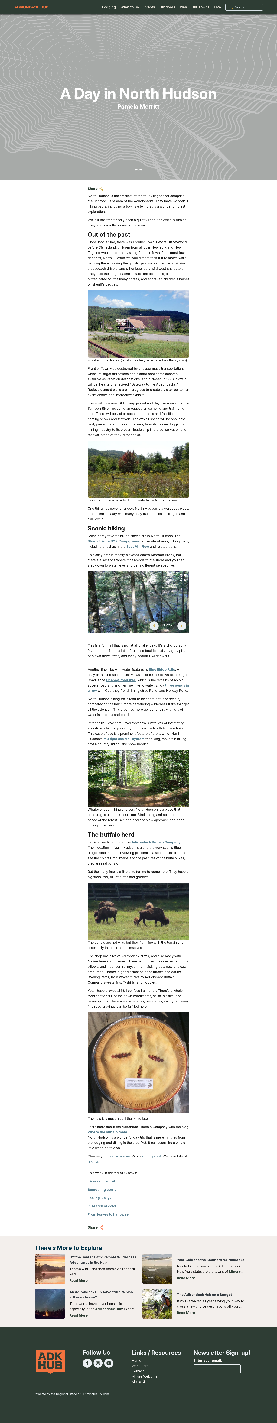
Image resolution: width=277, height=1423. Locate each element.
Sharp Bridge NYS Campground (114, 541)
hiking (93, 1161)
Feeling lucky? (100, 1198)
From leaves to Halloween (109, 1214)
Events (149, 7)
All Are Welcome (145, 1376)
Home (136, 1361)
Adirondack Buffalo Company (156, 842)
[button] (154, 626)
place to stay (119, 1156)
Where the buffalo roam (107, 1132)
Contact (138, 1371)
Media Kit (139, 1382)
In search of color (102, 1206)
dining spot (151, 1156)
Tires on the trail (101, 1181)
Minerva (236, 1271)
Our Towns (200, 7)
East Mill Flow (137, 546)
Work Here (140, 1366)
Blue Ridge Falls (162, 669)
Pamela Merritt (138, 106)
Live (217, 7)
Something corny (102, 1190)
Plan (183, 7)
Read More (79, 1280)
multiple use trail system (124, 739)
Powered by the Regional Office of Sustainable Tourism (71, 1394)
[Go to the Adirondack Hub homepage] (31, 7)
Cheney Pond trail (121, 680)
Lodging (109, 7)
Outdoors (167, 7)
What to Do (129, 7)
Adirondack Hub (108, 1309)
